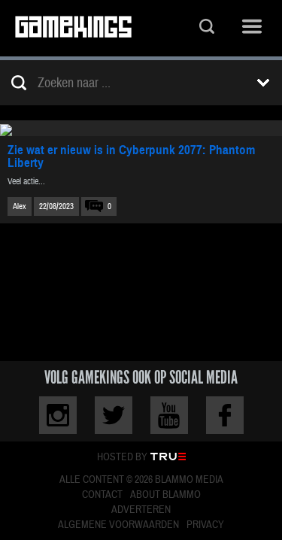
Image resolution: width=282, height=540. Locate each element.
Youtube (169, 415)
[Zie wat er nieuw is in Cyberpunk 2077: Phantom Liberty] (141, 128)
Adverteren (141, 510)
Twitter (113, 415)
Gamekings (73, 28)
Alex (19, 206)
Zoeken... (206, 28)
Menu (251, 28)
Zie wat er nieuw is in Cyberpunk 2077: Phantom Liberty (131, 156)
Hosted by (122, 457)
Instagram (58, 415)
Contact (102, 495)
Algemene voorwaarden (118, 525)
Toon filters (263, 82)
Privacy (205, 525)
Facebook (225, 415)
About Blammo (165, 495)
